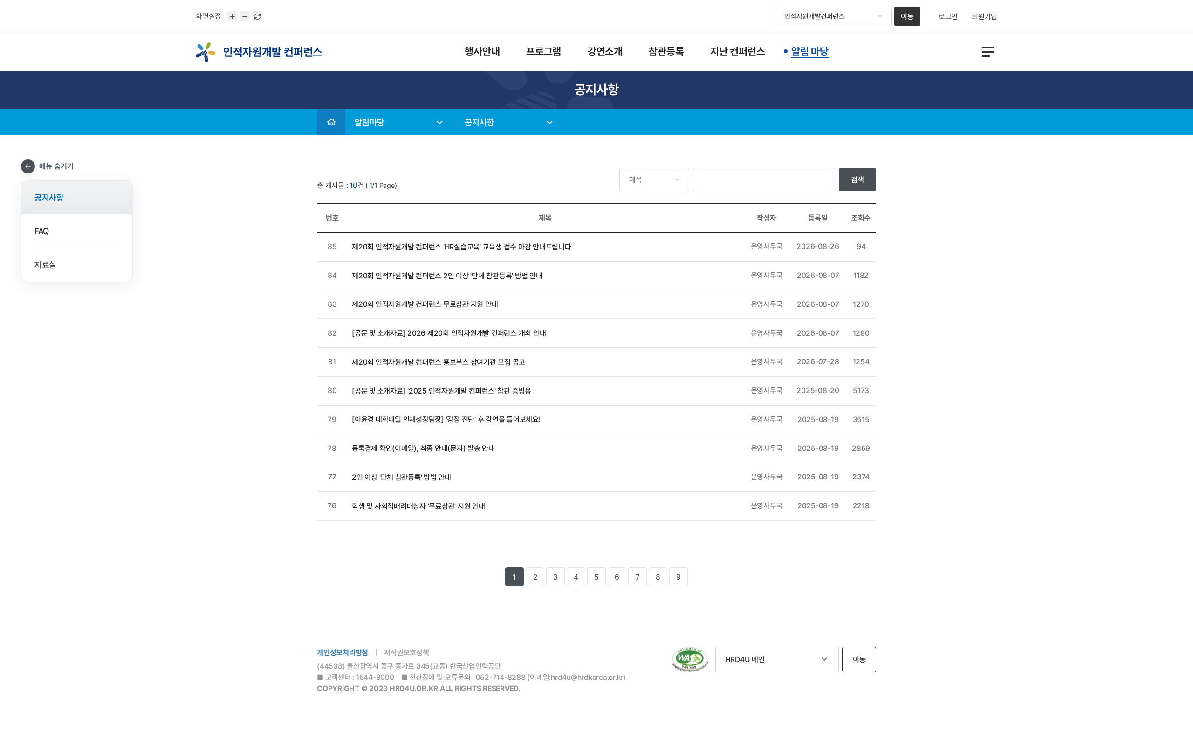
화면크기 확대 (232, 16)
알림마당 (369, 122)
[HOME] (331, 122)
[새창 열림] (690, 660)
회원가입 (984, 17)
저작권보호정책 (406, 652)
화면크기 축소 (245, 16)
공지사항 (479, 122)
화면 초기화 (257, 16)
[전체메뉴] (988, 52)
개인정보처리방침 (342, 652)
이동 (907, 16)
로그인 (948, 17)
